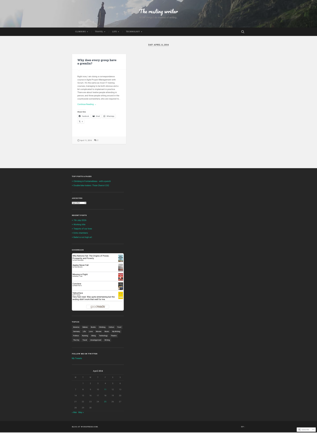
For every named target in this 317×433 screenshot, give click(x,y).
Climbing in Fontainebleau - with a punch (92, 181)
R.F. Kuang (77, 295)
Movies (98, 331)
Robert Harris (78, 285)
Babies (85, 327)
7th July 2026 (80, 220)
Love (91, 331)
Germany (76, 331)
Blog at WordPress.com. (85, 427)
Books (93, 327)
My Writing (116, 331)
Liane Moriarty (78, 267)
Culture (111, 327)
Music (107, 331)
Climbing (80, 31)
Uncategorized (95, 340)
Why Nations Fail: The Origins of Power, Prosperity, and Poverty (91, 257)
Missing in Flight (80, 274)
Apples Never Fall (81, 265)
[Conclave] (120, 289)
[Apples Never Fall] (120, 270)
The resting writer (158, 11)
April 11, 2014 (86, 140)
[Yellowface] (120, 298)
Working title (79, 224)
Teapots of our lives (83, 228)
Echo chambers (81, 233)
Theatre (114, 336)
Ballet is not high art (83, 237)
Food (119, 327)
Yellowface (78, 293)
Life (114, 31)
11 (105, 389)
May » (81, 412)
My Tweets (77, 358)
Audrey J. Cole (78, 276)
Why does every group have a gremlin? (96, 61)
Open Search (242, 32)
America (76, 327)
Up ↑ (243, 427)
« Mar (74, 412)
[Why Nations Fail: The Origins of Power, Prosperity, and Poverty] (120, 261)
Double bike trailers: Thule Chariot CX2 (91, 185)
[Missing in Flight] (120, 280)
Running (85, 336)
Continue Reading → (86, 104)
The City (76, 340)
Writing (107, 340)
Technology (133, 31)
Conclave (77, 283)
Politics (76, 336)
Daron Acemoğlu (79, 260)
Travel (99, 31)
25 (105, 402)
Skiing (93, 336)
